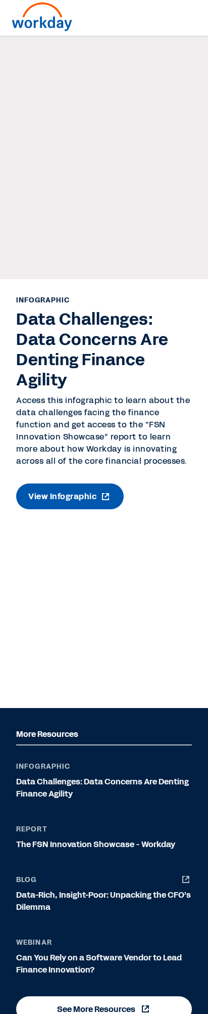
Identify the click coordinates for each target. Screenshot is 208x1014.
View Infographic (62, 496)
